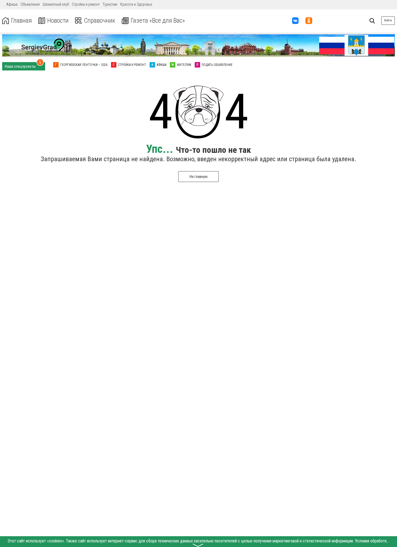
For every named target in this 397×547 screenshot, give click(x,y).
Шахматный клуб (56, 4)
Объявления (30, 4)
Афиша (12, 4)
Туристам (110, 4)
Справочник (99, 20)
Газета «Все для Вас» (158, 20)
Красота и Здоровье (136, 4)
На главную (199, 176)
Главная (21, 20)
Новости (58, 20)
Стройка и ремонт (86, 4)
